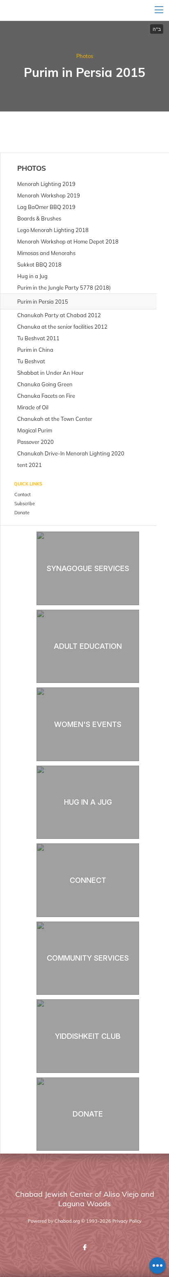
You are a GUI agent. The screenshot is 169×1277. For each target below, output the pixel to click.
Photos (84, 56)
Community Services (88, 958)
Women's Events (87, 724)
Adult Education (88, 646)
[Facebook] (84, 1247)
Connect (88, 880)
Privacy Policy (127, 1221)
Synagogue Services (88, 568)
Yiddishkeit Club (88, 1036)
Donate (88, 1114)
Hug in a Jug (88, 802)
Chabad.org (67, 1221)
